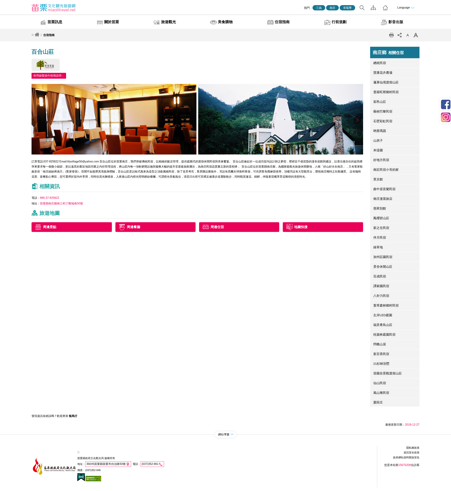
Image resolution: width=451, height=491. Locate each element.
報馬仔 (73, 415)
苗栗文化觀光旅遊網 (54, 8)
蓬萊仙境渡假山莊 (386, 82)
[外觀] (280, 153)
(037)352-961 (150, 463)
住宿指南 (282, 22)
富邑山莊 (379, 102)
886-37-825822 (49, 197)
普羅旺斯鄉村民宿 (386, 92)
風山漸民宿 (381, 393)
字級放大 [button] (416, 35)
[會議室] (114, 153)
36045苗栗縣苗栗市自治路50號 (106, 463)
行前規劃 (339, 22)
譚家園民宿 (381, 286)
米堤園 (378, 150)
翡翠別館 (379, 208)
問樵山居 (379, 344)
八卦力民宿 (381, 296)
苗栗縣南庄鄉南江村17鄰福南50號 (61, 203)
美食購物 (225, 22)
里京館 (378, 179)
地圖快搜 (301, 227)
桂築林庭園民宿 (384, 334)
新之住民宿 (381, 228)
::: (302, 7)
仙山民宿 (379, 383)
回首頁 (385, 7)
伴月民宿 (379, 237)
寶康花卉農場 (382, 72)
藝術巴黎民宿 (382, 111)
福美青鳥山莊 (382, 325)
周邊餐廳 (133, 227)
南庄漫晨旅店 (382, 199)
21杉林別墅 (381, 363)
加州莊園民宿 (382, 257)
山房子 (378, 140)
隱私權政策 (412, 447)
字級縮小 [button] (407, 35)
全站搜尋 (362, 7)
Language (403, 7)
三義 (319, 7)
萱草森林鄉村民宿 (386, 305)
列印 (391, 35)
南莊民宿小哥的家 (386, 169)
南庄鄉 (388, 52)
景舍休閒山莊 (382, 266)
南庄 (332, 7)
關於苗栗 (111, 22)
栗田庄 (378, 402)
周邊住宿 (217, 227)
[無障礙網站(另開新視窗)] (93, 480)
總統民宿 (379, 63)
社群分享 (399, 35)
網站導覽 (373, 7)
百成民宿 (379, 276)
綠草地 (378, 247)
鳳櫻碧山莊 (381, 218)
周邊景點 (49, 227)
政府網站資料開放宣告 (406, 457)
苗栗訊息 (55, 22)
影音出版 (395, 22)
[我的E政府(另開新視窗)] (81, 480)
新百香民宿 (381, 354)
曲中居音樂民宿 (384, 189)
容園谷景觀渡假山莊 (387, 373)
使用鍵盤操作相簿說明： (48, 75)
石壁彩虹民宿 (382, 121)
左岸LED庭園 (382, 315)
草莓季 (347, 7)
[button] (357, 120)
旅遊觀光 (168, 22)
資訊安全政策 (411, 452)
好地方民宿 (381, 160)
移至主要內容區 (10, 2)
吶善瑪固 (379, 131)
